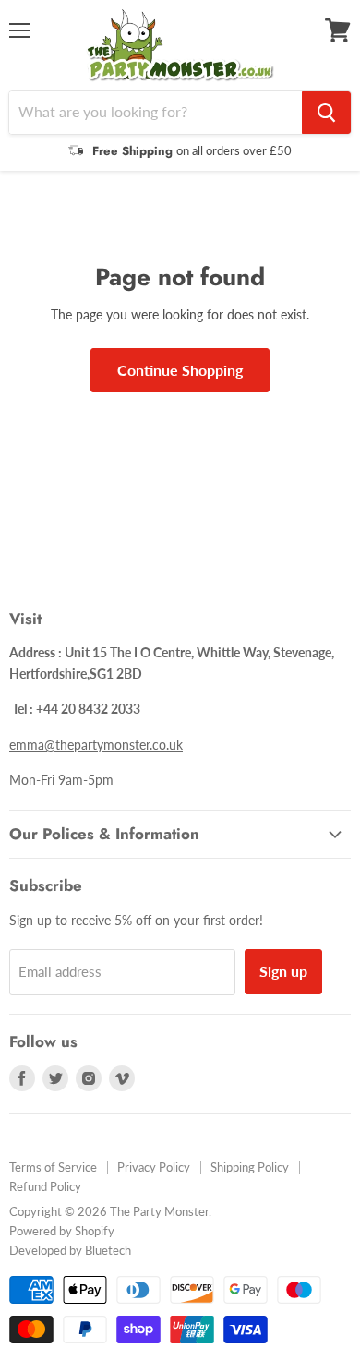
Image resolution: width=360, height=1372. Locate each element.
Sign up (283, 971)
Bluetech (108, 1250)
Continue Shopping (180, 370)
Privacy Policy (153, 1167)
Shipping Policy (249, 1167)
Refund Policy (45, 1186)
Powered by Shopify (61, 1230)
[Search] (326, 112)
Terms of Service (53, 1167)
